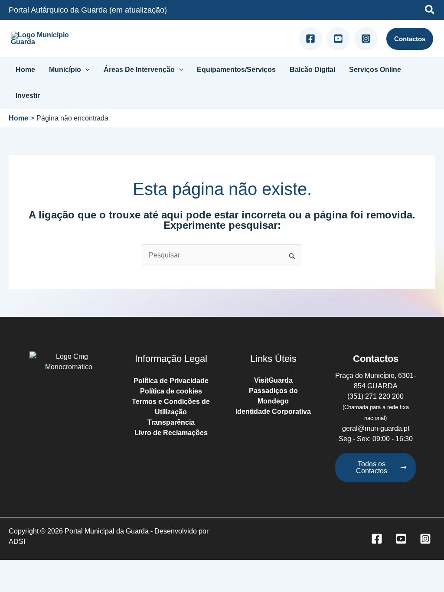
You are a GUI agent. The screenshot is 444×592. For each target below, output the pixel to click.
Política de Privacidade (171, 380)
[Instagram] (366, 38)
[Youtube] (338, 38)
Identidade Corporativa (273, 411)
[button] (430, 11)
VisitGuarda (273, 380)
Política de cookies (171, 391)
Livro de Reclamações (171, 432)
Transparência (171, 422)
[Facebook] (310, 38)
